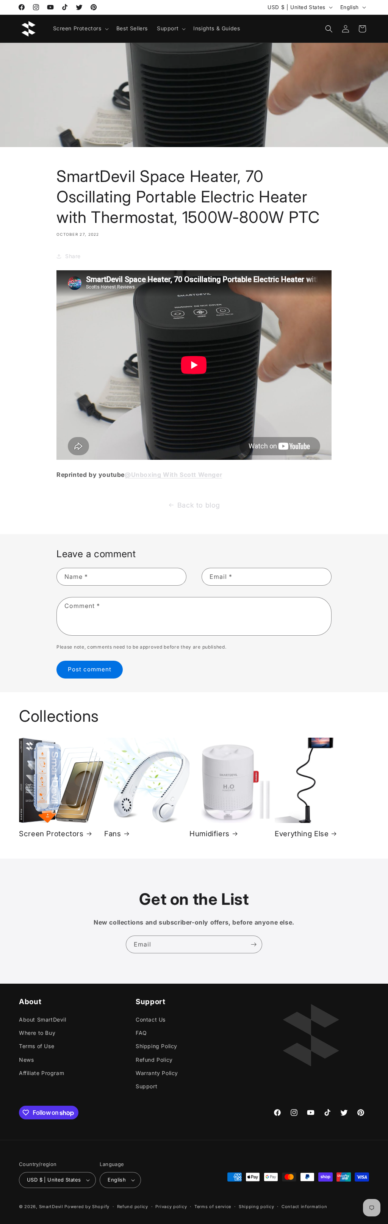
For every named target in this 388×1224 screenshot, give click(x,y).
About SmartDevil (42, 1019)
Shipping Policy (156, 1046)
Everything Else (302, 833)
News (26, 1059)
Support (146, 1086)
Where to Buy (37, 1033)
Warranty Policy (157, 1073)
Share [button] (73, 256)
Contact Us (151, 1019)
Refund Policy (154, 1059)
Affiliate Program (41, 1073)
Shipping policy (256, 1206)
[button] (80, 28)
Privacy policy (171, 1206)
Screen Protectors (51, 833)
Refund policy (132, 1206)
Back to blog (198, 505)
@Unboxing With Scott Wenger (173, 474)
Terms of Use (36, 1046)
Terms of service (212, 1206)
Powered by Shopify (87, 1206)
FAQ (141, 1033)
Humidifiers (209, 833)
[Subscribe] (253, 944)
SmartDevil (51, 1206)
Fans (112, 833)
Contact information (304, 1206)
